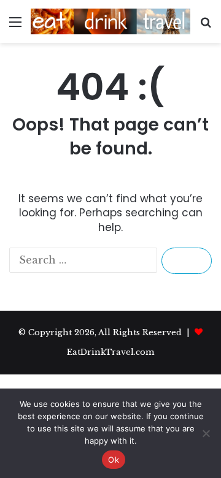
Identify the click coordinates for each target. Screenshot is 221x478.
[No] (206, 433)
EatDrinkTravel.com (110, 352)
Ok (113, 460)
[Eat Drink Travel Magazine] (110, 21)
